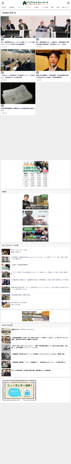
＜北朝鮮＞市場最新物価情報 (19, 264)
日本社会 (4, 7)
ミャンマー (20, 7)
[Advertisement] (35, 137)
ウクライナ (28, 7)
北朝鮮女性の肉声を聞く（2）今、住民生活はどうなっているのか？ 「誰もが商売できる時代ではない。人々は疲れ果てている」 (40, 288)
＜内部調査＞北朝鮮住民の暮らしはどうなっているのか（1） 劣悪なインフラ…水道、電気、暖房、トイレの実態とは (40, 258)
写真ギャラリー (65, 7)
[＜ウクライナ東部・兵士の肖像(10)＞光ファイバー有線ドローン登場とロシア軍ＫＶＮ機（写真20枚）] (6, 274)
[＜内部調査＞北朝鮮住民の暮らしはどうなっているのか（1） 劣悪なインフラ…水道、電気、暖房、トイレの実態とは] (6, 259)
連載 (52, 7)
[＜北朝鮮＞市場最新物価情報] (6, 267)
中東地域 (36, 7)
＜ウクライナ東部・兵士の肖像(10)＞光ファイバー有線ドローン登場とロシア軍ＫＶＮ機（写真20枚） (39, 273)
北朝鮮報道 (11, 7)
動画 (58, 7)
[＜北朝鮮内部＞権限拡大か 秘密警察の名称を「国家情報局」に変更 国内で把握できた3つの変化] (6, 282)
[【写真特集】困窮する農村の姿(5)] (6, 297)
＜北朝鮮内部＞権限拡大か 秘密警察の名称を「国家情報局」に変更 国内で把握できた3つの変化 (39, 279)
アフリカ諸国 (45, 7)
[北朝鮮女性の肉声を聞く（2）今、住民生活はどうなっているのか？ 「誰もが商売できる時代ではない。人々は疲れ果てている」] (6, 289)
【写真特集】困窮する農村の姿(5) (21, 295)
